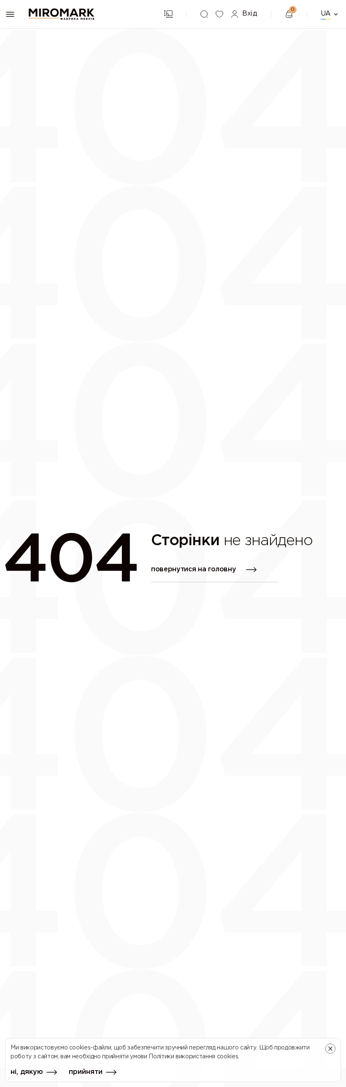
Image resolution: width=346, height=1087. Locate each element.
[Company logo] (62, 14)
